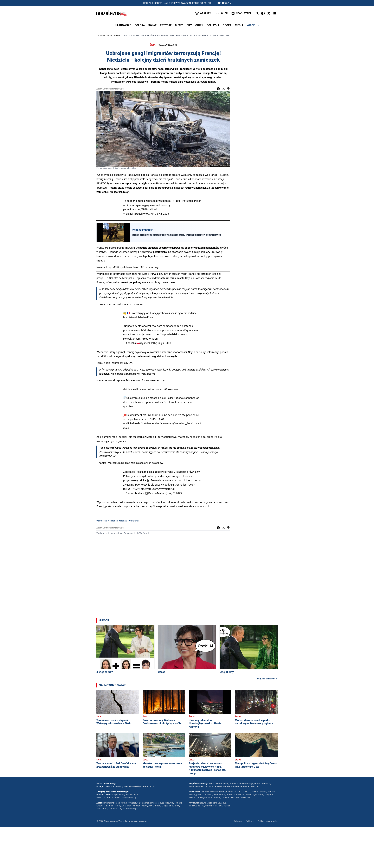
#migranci (134, 520)
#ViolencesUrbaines (134, 389)
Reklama (250, 821)
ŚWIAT (152, 25)
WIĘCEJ (251, 25)
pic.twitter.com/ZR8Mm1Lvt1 (140, 209)
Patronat (238, 821)
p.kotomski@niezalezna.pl (124, 797)
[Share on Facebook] (218, 88)
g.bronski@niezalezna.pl (126, 794)
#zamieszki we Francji (107, 520)
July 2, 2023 (162, 213)
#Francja (123, 520)
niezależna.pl (104, 35)
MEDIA (239, 25)
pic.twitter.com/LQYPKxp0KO (147, 419)
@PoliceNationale (174, 397)
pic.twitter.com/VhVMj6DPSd (158, 488)
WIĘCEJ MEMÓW (266, 678)
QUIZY (199, 25)
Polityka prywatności (268, 821)
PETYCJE (166, 25)
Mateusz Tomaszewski (113, 89)
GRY (189, 25)
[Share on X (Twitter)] (223, 88)
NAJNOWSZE (123, 25)
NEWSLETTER (243, 13)
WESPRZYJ (206, 13)
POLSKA (140, 25)
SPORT (227, 25)
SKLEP (224, 13)
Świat (117, 35)
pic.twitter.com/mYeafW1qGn (140, 338)
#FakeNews (171, 389)
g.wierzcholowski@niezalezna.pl (138, 786)
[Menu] (275, 13)
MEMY (179, 25)
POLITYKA (213, 25)
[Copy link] (228, 88)
